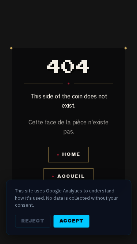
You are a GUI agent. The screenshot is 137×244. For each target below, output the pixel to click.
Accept (72, 221)
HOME (68, 154)
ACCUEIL (68, 176)
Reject (33, 221)
